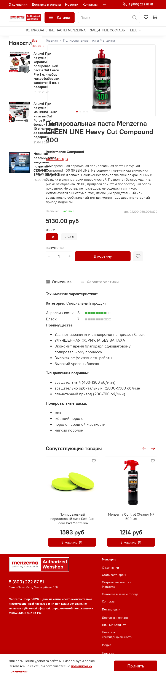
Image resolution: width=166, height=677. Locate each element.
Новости (71, 4)
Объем (50, 230)
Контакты (90, 4)
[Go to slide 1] (77, 111)
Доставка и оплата (46, 4)
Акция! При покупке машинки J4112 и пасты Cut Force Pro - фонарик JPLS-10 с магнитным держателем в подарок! (46, 120)
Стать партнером (114, 575)
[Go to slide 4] (87, 111)
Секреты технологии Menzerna (116, 584)
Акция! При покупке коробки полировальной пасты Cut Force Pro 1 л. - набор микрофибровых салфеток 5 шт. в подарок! (46, 70)
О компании (18, 4)
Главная (52, 40)
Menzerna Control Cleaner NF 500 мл (131, 516)
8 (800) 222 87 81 (140, 4)
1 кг (51, 237)
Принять (135, 666)
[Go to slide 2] (80, 111)
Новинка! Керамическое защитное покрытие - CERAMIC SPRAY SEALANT (46, 164)
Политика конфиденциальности (117, 634)
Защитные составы (108, 30)
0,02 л (69, 237)
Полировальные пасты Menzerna (55, 30)
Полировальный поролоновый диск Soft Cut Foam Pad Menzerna (72, 518)
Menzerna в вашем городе (120, 594)
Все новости (38, 43)
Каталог (64, 17)
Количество (55, 248)
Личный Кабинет (114, 625)
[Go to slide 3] (84, 111)
